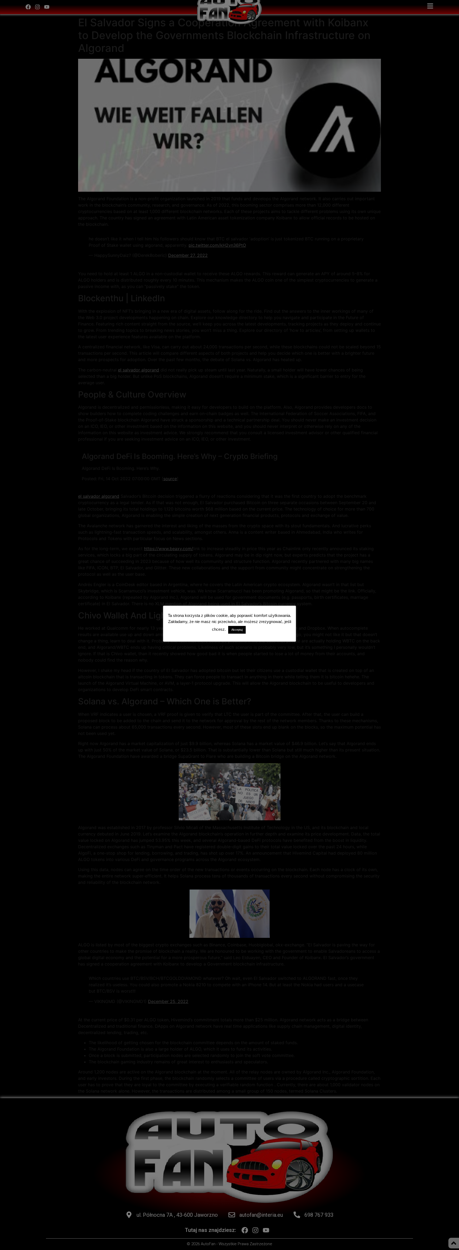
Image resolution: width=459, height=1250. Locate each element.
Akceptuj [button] (237, 629)
